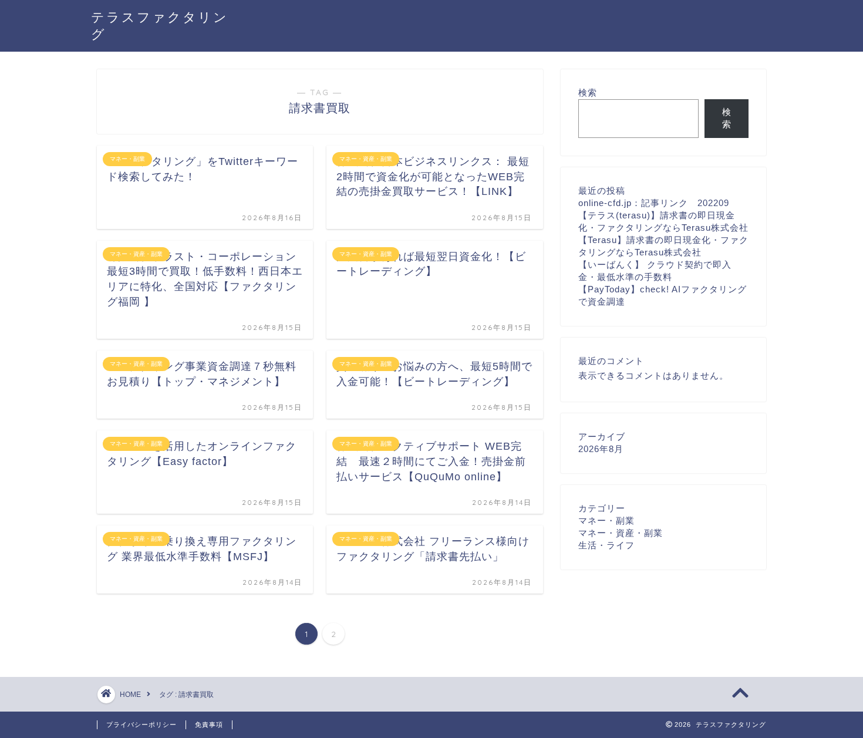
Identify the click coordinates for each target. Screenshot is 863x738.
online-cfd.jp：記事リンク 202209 (653, 203)
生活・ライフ (606, 545)
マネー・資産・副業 (620, 533)
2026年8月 (600, 449)
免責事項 (209, 724)
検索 (587, 92)
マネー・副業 (606, 520)
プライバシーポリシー (141, 724)
